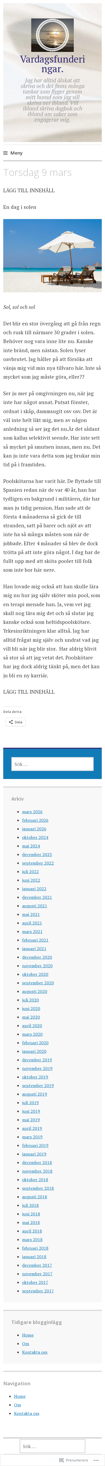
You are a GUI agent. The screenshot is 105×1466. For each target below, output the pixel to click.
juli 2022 (30, 871)
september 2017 (38, 1291)
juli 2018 (30, 1205)
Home (28, 1335)
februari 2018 (35, 1248)
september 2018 (38, 1188)
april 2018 (32, 1231)
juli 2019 (30, 1103)
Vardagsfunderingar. (52, 64)
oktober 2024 (35, 837)
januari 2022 (34, 889)
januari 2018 (34, 1257)
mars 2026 (32, 812)
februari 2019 (35, 1145)
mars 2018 (32, 1239)
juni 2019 (31, 1111)
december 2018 (37, 1162)
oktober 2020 (35, 974)
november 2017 (37, 1274)
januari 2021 (34, 948)
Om (25, 1343)
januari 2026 (34, 829)
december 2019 (37, 1060)
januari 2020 (34, 1051)
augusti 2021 (34, 906)
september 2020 (38, 983)
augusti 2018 (34, 1197)
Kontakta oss (34, 1352)
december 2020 (37, 957)
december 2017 (37, 1265)
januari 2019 (34, 1154)
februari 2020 (35, 1043)
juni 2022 (31, 880)
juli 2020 (30, 1000)
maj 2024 (31, 846)
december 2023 (37, 854)
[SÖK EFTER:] (52, 764)
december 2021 (37, 897)
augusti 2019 (34, 1094)
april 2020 (32, 1025)
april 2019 (32, 1128)
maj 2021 (31, 914)
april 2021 (32, 923)
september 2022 (38, 863)
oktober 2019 (35, 1077)
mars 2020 (32, 1034)
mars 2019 (32, 1137)
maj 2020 (31, 1017)
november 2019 (37, 1068)
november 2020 (37, 966)
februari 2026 (35, 820)
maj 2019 (31, 1120)
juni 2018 (31, 1214)
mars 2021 (32, 931)
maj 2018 (31, 1222)
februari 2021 (35, 940)
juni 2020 (31, 1008)
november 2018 (37, 1171)
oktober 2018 (35, 1180)
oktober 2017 (35, 1282)
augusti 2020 (34, 991)
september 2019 (38, 1085)
